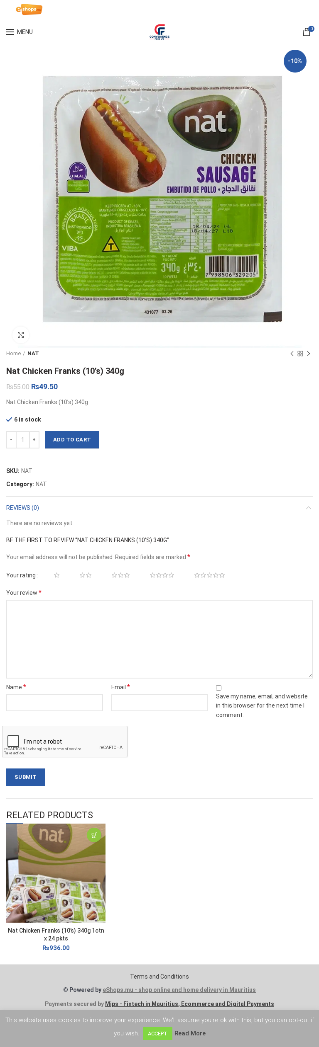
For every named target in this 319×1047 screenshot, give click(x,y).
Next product (308, 353)
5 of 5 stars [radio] (205, 575)
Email (120, 687)
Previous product (292, 353)
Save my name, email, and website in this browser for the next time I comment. (262, 705)
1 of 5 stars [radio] (52, 575)
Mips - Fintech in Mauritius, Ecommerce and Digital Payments (189, 1004)
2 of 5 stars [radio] (81, 575)
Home (13, 353)
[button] (94, 835)
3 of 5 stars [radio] (116, 575)
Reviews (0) (22, 507)
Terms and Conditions (159, 976)
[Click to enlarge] (20, 335)
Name (16, 687)
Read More (190, 1033)
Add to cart (72, 439)
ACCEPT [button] (157, 1033)
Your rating (21, 575)
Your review (24, 592)
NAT (33, 353)
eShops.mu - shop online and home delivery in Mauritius (179, 989)
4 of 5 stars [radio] (157, 575)
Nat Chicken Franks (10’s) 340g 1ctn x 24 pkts (56, 934)
